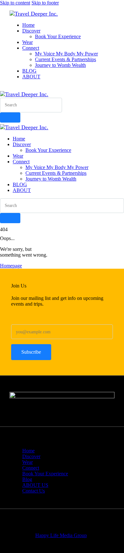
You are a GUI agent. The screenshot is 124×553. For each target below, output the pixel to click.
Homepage (11, 265)
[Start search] (10, 117)
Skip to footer (45, 2)
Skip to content (15, 2)
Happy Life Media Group (61, 535)
